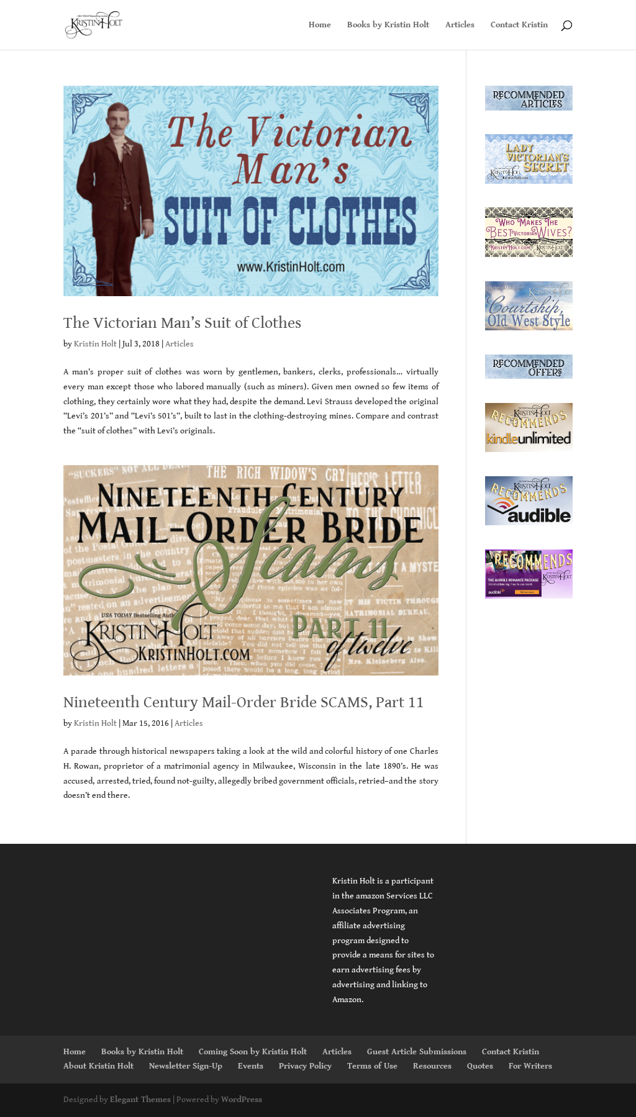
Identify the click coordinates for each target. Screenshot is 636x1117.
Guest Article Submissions (416, 1052)
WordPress (241, 1100)
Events (250, 1066)
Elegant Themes (140, 1100)
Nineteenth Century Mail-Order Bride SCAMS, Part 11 (243, 702)
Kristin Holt (95, 344)
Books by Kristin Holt (388, 25)
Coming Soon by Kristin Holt (253, 1052)
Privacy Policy (305, 1066)
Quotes (480, 1066)
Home (320, 25)
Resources (432, 1066)
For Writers (530, 1066)
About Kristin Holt (98, 1066)
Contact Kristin (519, 25)
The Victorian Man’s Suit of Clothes (182, 323)
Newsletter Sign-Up (185, 1066)
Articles (460, 25)
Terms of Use (372, 1066)
